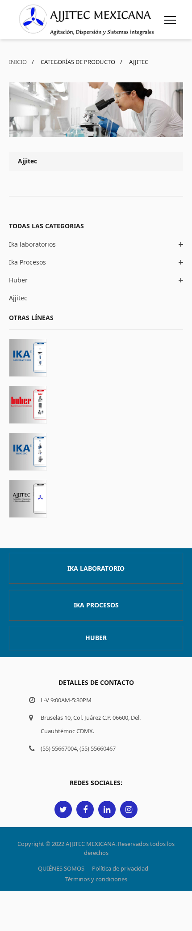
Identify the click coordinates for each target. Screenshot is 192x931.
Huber (18, 280)
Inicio (18, 62)
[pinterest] (107, 809)
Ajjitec (18, 298)
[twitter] (63, 809)
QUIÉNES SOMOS (61, 868)
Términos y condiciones (96, 879)
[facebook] (85, 809)
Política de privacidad (120, 868)
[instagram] (129, 809)
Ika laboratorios (32, 244)
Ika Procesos (27, 262)
